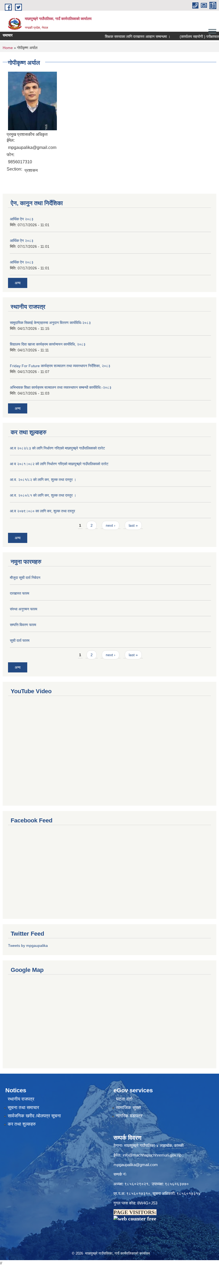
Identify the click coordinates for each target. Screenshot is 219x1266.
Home (8, 48)
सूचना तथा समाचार (23, 1107)
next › (110, 525)
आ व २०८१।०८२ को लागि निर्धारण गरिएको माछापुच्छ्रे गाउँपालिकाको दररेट (59, 464)
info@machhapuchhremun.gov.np (152, 1155)
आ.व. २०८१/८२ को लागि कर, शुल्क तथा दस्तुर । (43, 479)
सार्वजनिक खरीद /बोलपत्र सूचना (34, 1115)
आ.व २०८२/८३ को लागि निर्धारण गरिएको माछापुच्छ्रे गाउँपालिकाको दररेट (57, 448)
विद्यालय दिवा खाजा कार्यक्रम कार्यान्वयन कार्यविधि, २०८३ (47, 344)
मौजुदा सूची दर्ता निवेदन (25, 577)
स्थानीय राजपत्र (21, 1099)
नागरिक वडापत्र (129, 1115)
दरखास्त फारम (19, 593)
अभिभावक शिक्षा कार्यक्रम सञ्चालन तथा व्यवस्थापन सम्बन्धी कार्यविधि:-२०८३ (60, 387)
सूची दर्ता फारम (19, 640)
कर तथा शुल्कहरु (22, 1124)
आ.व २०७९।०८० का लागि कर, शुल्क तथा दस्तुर (42, 511)
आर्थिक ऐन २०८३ (21, 219)
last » (133, 525)
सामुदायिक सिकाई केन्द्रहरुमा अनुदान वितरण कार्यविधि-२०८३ (50, 322)
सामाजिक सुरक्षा (128, 1107)
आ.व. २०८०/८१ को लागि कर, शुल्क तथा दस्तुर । (43, 495)
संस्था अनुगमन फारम (23, 609)
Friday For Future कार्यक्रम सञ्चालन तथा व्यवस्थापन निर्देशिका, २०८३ (60, 366)
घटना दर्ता (124, 1099)
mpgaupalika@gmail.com (136, 1164)
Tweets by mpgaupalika (28, 945)
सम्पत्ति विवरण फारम (23, 625)
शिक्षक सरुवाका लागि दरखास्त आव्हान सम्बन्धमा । (128, 36)
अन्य (18, 283)
